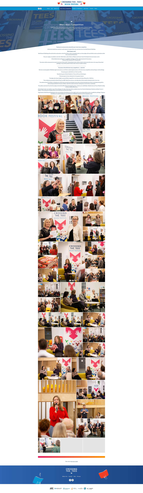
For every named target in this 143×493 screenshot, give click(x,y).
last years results (74, 461)
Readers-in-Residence (77, 8)
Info (52, 8)
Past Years (86, 8)
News (96, 8)
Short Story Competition (65, 8)
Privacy (79, 476)
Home (48, 8)
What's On (64, 476)
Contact (91, 8)
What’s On (56, 8)
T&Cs (75, 476)
